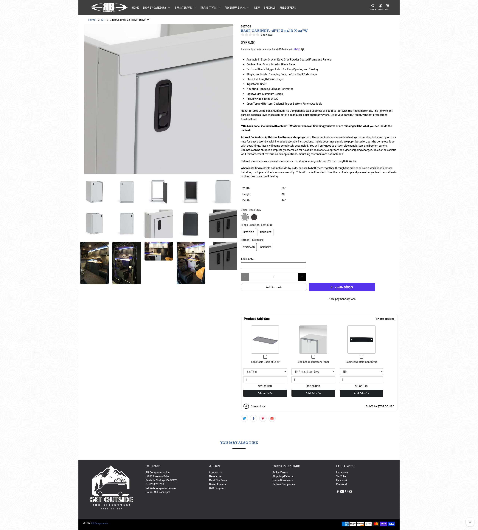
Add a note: (248, 259)
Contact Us (215, 472)
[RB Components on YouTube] (350, 492)
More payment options (342, 298)
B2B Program (216, 488)
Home (135, 7)
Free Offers (288, 7)
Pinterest (341, 484)
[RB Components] (109, 7)
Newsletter (215, 476)
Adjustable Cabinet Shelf (265, 361)
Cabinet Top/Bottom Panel (313, 361)
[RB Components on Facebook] (337, 492)
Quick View (265, 339)
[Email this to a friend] (272, 418)
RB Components (99, 523)
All (102, 19)
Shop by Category (154, 7)
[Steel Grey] (254, 217)
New (257, 7)
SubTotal (372, 406)
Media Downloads (283, 480)
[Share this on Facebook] (253, 418)
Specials (270, 7)
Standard (249, 247)
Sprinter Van (183, 7)
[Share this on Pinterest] (262, 418)
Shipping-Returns (283, 476)
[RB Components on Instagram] (342, 492)
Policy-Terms (280, 472)
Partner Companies (284, 484)
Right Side (265, 232)
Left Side (248, 232)
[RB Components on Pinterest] (346, 492)
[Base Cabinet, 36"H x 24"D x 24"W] (158, 99)
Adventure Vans (235, 7)
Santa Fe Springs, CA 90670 (161, 480)
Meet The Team (218, 480)
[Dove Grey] (245, 217)
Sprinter (265, 247)
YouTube (341, 476)
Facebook (341, 480)
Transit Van (208, 7)
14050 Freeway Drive (158, 476)
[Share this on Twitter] (244, 418)
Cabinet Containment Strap (361, 361)
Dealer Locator (217, 484)
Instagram (342, 472)
